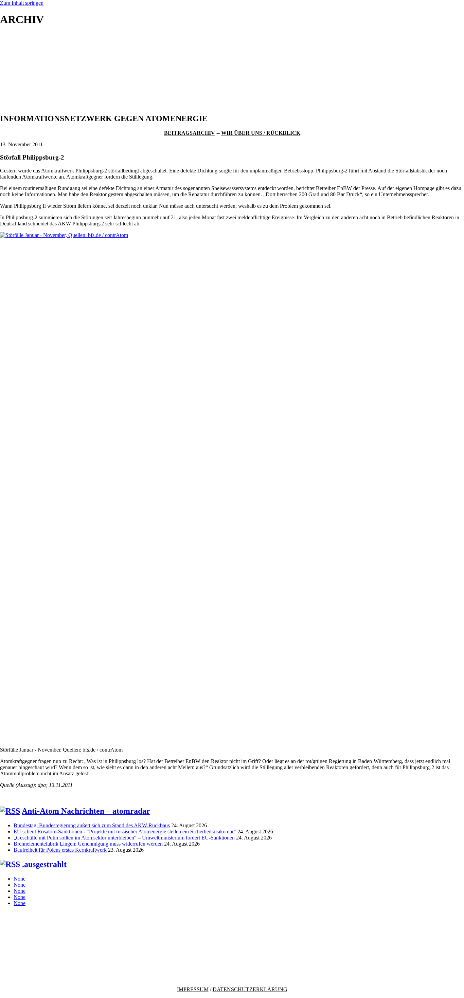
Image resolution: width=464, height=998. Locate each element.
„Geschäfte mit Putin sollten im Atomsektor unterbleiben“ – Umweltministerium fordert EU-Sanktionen (124, 837)
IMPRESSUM (193, 989)
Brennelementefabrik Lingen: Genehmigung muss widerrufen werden (88, 844)
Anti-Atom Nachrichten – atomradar (86, 811)
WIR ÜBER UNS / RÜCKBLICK (260, 133)
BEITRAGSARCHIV (189, 133)
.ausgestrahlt (44, 864)
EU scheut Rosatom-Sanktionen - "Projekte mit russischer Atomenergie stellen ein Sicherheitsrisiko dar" (125, 831)
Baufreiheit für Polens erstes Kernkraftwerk (60, 850)
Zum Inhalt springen (21, 3)
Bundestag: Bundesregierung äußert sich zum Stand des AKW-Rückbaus (92, 825)
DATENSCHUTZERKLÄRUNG (250, 989)
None (19, 879)
